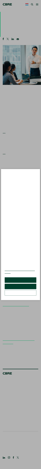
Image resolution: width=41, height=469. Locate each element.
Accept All (20, 280)
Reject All (20, 286)
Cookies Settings (20, 292)
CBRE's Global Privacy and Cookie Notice (20, 271)
